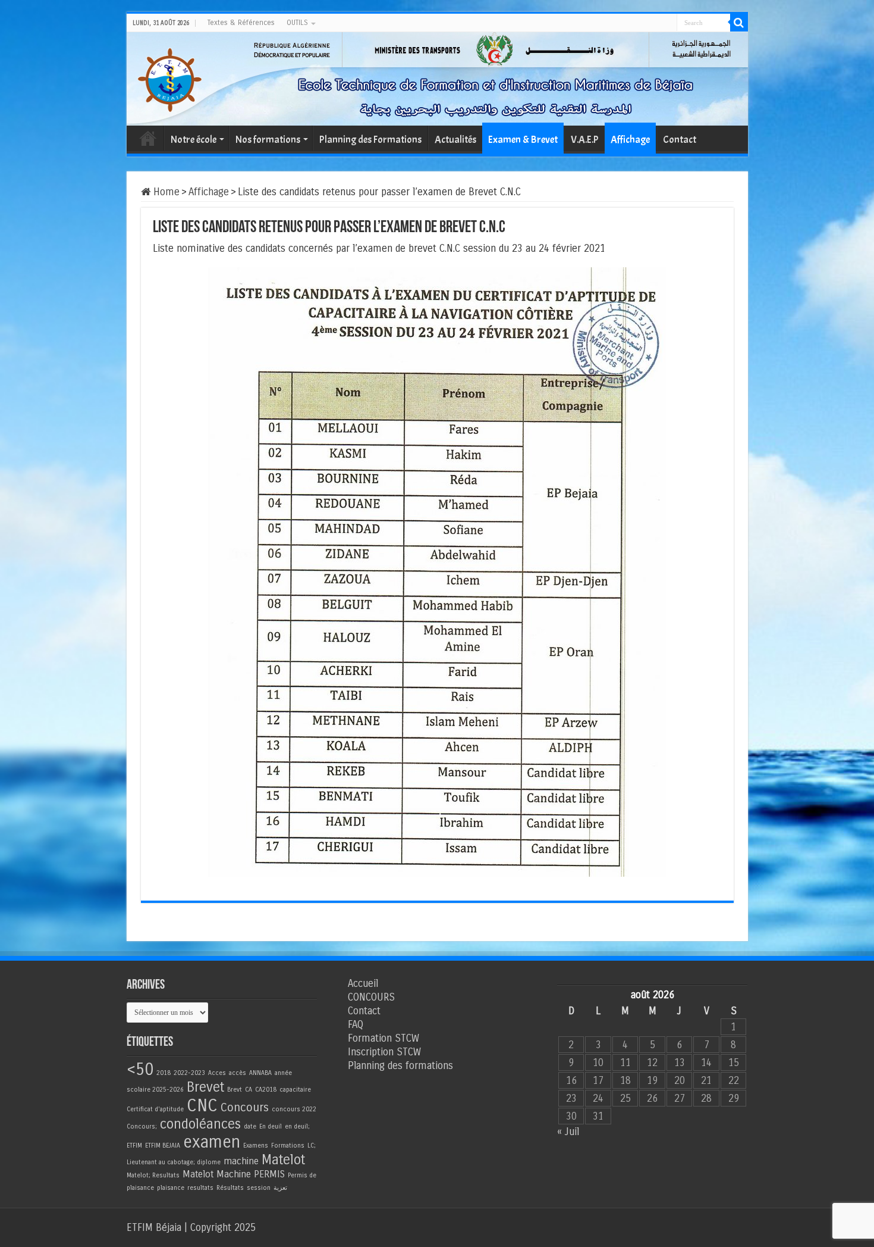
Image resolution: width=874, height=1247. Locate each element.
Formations (287, 1145)
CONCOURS (371, 997)
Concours (245, 1107)
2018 (163, 1073)
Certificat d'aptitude (155, 1109)
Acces (217, 1073)
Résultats (230, 1188)
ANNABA (260, 1073)
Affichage (630, 139)
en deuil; (297, 1126)
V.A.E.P (585, 139)
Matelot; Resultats (153, 1175)
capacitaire (295, 1089)
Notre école (193, 139)
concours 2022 (294, 1109)
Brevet (205, 1087)
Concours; (142, 1126)
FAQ (355, 1024)
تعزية (280, 1188)
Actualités (455, 139)
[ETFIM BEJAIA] (169, 77)
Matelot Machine (217, 1174)
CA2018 (265, 1089)
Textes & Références (241, 22)
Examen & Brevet (523, 139)
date (250, 1126)
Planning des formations (400, 1066)
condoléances (200, 1124)
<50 (140, 1069)
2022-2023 (189, 1073)
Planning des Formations (370, 139)
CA (248, 1089)
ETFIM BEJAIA (162, 1145)
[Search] (739, 23)
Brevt (234, 1089)
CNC (202, 1105)
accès (237, 1073)
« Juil (568, 1132)
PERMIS (269, 1174)
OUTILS (297, 22)
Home (165, 192)
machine (241, 1161)
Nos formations (267, 139)
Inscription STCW (384, 1052)
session (259, 1188)
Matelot (283, 1160)
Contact (679, 139)
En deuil (270, 1126)
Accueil (148, 138)
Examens (255, 1145)
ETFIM (134, 1145)
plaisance (170, 1188)
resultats (200, 1188)
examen (211, 1142)
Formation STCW (383, 1038)
